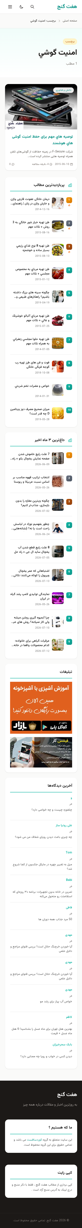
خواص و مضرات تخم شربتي (32, 386)
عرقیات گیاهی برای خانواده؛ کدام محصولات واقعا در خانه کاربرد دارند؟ (31, 643)
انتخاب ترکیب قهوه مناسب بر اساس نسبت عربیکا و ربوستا (31, 479)
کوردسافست (34, 1140)
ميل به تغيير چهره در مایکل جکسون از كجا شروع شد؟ (42, 867)
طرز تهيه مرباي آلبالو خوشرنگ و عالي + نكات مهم (30, 318)
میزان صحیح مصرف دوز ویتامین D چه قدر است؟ (29, 411)
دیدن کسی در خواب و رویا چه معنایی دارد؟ (46, 1056)
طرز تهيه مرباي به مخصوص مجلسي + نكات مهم (32, 271)
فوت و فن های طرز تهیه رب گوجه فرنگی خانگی (32, 365)
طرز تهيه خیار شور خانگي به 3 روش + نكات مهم (31, 224)
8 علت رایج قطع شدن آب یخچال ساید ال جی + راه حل (31, 550)
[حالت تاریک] (20, 6)
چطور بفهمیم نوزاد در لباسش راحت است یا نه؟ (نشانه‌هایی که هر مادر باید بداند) (31, 526)
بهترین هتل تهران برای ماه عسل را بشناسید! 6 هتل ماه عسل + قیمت (42, 1031)
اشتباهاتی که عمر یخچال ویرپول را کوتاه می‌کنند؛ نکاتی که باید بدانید (31, 573)
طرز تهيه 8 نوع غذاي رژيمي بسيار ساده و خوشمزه (32, 248)
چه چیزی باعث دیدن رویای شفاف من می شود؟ (43, 837)
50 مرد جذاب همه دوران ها (55, 919)
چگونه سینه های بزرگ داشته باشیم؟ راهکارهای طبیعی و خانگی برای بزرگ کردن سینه (31, 295)
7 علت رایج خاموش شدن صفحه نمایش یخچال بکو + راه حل (30, 457)
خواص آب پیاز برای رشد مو (56, 1002)
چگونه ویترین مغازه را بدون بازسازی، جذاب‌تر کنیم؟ (32, 503)
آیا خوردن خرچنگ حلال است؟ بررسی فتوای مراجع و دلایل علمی (41, 949)
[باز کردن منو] (9, 6)
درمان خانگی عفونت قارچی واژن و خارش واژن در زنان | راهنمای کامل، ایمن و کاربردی (30, 201)
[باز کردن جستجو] (31, 6)
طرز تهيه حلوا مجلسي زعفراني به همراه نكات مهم (31, 341)
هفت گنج (67, 1095)
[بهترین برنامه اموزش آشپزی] (41, 708)
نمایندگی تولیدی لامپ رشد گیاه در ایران (29, 596)
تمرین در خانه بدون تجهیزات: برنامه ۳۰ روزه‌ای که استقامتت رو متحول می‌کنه (42, 894)
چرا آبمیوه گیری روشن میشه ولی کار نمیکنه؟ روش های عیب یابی (29, 620)
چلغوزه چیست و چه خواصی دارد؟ (52, 810)
